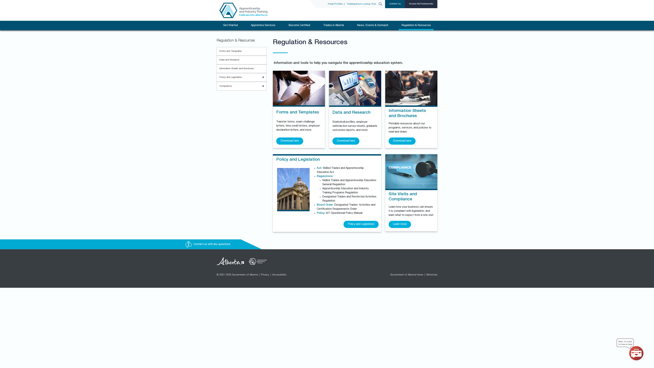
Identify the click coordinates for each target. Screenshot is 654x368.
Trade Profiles (335, 4)
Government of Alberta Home (406, 275)
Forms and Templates (230, 51)
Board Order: (325, 205)
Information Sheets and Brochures (236, 69)
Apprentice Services (263, 25)
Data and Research (229, 60)
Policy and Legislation (230, 77)
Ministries (431, 275)
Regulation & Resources (416, 25)
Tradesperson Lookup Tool (361, 4)
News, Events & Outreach (372, 25)
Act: (319, 168)
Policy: (321, 213)
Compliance (225, 86)
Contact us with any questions (211, 244)
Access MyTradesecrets (421, 4)
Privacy (265, 275)
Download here (290, 141)
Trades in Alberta (333, 25)
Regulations (324, 176)
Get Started (230, 25)
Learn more (400, 224)
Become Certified (299, 25)
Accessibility (279, 275)
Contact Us (395, 4)
